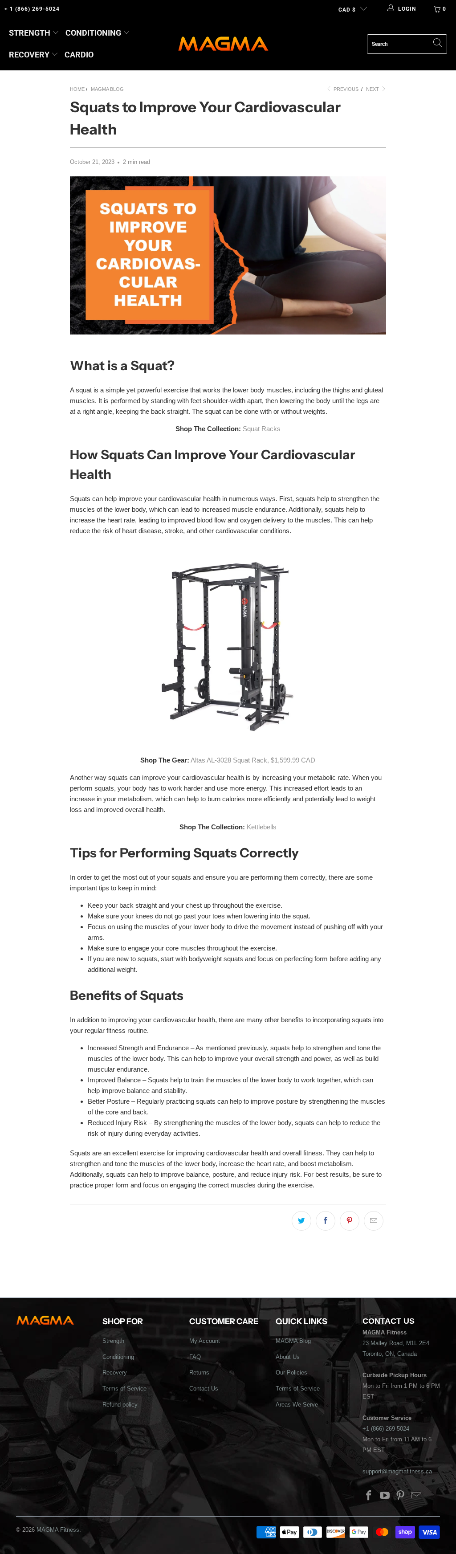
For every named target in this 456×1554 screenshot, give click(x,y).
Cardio (79, 54)
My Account (204, 1341)
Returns (199, 1372)
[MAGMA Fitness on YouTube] (384, 1496)
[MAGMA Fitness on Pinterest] (400, 1496)
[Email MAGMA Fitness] (416, 1496)
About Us (288, 1357)
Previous (345, 89)
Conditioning (93, 32)
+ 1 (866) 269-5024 (32, 9)
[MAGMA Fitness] (223, 44)
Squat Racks (262, 428)
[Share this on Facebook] (325, 1221)
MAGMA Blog (293, 1341)
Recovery (29, 54)
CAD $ (347, 10)
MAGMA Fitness (58, 1529)
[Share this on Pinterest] (349, 1221)
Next (373, 89)
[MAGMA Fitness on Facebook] (369, 1496)
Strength (29, 32)
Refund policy (120, 1404)
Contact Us (203, 1388)
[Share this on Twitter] (301, 1221)
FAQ (195, 1357)
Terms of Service (124, 1388)
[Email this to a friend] (373, 1221)
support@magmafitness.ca (397, 1471)
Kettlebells (262, 827)
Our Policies (291, 1372)
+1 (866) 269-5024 (385, 1428)
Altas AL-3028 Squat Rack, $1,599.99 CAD (253, 760)
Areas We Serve (297, 1404)
